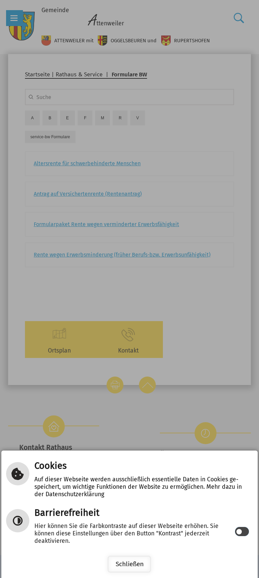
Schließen (130, 564)
